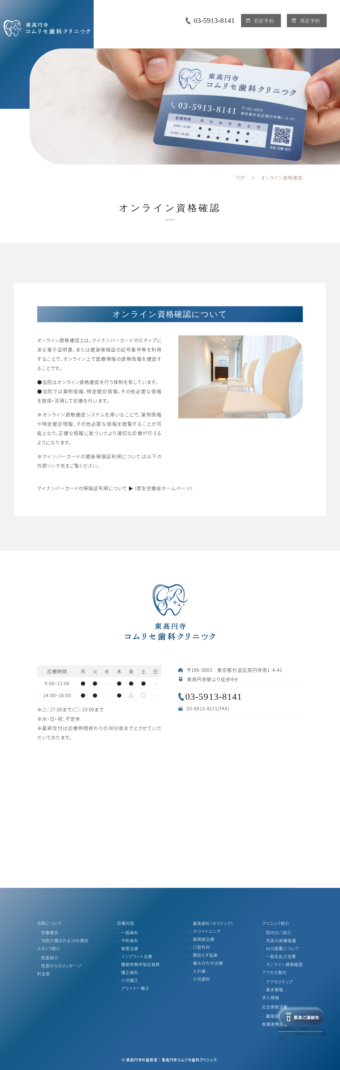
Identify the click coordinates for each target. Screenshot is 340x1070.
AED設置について (282, 948)
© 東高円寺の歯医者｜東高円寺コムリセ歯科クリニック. (170, 1059)
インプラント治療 (136, 956)
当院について (49, 923)
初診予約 (264, 20)
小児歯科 (201, 979)
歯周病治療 (203, 939)
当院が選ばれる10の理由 (65, 940)
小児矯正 (129, 980)
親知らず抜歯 (205, 955)
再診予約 (310, 20)
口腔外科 (201, 947)
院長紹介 (49, 958)
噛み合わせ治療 (208, 963)
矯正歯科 (129, 972)
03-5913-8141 (214, 20)
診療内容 (125, 923)
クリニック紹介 (276, 923)
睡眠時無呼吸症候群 (140, 964)
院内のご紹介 (279, 932)
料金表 (43, 973)
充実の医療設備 (281, 940)
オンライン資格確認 (284, 964)
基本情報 (274, 989)
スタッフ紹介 (48, 948)
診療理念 (49, 932)
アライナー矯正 (135, 988)
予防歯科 (129, 940)
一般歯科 (129, 932)
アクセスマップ (279, 981)
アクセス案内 (274, 972)
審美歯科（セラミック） (213, 923)
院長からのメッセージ (61, 965)
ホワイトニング (206, 931)
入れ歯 (199, 971)
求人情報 (270, 997)
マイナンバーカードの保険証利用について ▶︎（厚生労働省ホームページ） (115, 488)
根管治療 (129, 948)
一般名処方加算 (281, 956)
